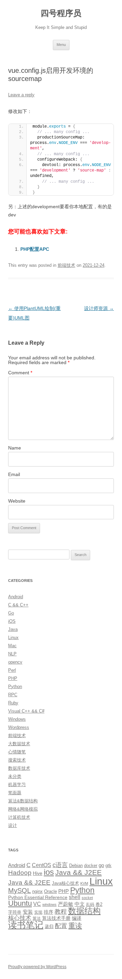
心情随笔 (17, 751)
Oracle (50, 891)
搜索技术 (17, 760)
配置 (61, 926)
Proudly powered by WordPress (37, 966)
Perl (12, 670)
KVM (84, 883)
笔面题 (14, 792)
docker (90, 865)
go (101, 865)
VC (37, 904)
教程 (61, 911)
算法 (37, 918)
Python (15, 686)
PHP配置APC (34, 249)
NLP (12, 653)
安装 (28, 912)
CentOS (41, 865)
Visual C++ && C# (26, 711)
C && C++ (18, 604)
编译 (76, 918)
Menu (61, 45)
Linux (13, 637)
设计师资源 (99, 308)
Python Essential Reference (37, 897)
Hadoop (20, 872)
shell (74, 897)
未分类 (14, 776)
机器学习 (17, 784)
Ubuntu (20, 903)
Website (16, 501)
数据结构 (84, 911)
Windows (17, 719)
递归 (49, 926)
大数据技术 (19, 743)
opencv (15, 662)
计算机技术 (19, 817)
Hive (37, 873)
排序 (48, 912)
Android (15, 596)
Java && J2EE (78, 872)
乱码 (90, 904)
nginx (37, 891)
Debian (76, 865)
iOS (12, 621)
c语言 (60, 865)
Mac (12, 645)
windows (49, 904)
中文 (80, 904)
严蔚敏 (65, 904)
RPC (12, 694)
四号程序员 (61, 13)
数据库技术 (19, 768)
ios (49, 872)
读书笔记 (25, 925)
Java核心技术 (65, 883)
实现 (38, 912)
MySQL (19, 890)
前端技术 (66, 265)
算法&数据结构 (23, 800)
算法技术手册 (56, 918)
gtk (108, 865)
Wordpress (18, 727)
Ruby (13, 702)
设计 (12, 825)
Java (13, 629)
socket (87, 898)
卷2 (99, 904)
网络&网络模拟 (23, 809)
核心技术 (19, 918)
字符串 (14, 912)
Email (14, 474)
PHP (12, 678)
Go (11, 613)
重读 (75, 925)
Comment (20, 372)
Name (14, 448)
